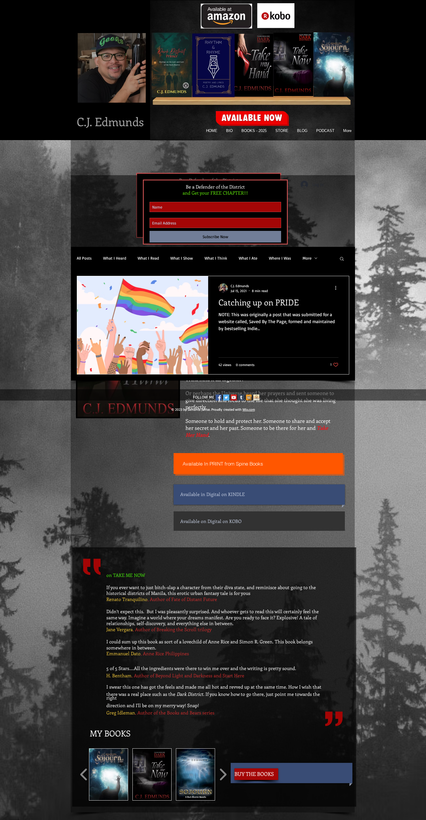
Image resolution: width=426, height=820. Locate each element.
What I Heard (114, 258)
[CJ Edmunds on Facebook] (219, 397)
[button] (108, 774)
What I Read (148, 258)
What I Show (181, 258)
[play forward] (223, 774)
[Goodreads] (256, 397)
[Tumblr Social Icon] (241, 397)
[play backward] (83, 774)
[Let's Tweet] (226, 397)
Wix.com (249, 409)
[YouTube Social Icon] (234, 397)
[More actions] (337, 288)
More (307, 258)
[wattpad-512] (249, 397)
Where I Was (280, 258)
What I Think (216, 258)
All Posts (84, 258)
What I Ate (248, 258)
